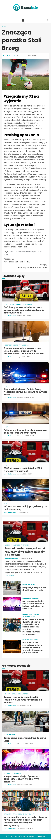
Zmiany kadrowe (28, 616)
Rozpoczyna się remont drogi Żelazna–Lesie (12, 588)
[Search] (47, 20)
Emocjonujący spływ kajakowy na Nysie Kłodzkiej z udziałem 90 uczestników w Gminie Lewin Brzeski (25, 331)
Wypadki (26, 545)
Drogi (24, 585)
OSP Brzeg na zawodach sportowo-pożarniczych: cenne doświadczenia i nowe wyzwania (25, 290)
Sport (4, 26)
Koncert (25, 598)
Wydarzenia (27, 304)
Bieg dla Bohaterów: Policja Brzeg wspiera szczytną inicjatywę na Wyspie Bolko (25, 372)
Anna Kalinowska (9, 56)
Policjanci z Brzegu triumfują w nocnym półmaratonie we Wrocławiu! (25, 413)
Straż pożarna (15, 304)
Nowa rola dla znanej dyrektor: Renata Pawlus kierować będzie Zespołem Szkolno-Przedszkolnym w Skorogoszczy (12, 625)
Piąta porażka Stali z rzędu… (17, 260)
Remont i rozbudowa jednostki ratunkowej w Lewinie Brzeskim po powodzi (25, 531)
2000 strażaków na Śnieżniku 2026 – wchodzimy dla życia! (25, 451)
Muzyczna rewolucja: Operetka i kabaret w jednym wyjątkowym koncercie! (12, 604)
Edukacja (26, 614)
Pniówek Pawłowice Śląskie (26, 251)
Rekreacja (8, 345)
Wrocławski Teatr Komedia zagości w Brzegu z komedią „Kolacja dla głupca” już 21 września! (12, 646)
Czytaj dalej (9, 575)
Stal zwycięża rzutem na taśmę (32, 266)
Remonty (8, 545)
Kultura (25, 640)
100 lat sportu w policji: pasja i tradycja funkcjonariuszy (25, 490)
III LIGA (12, 251)
